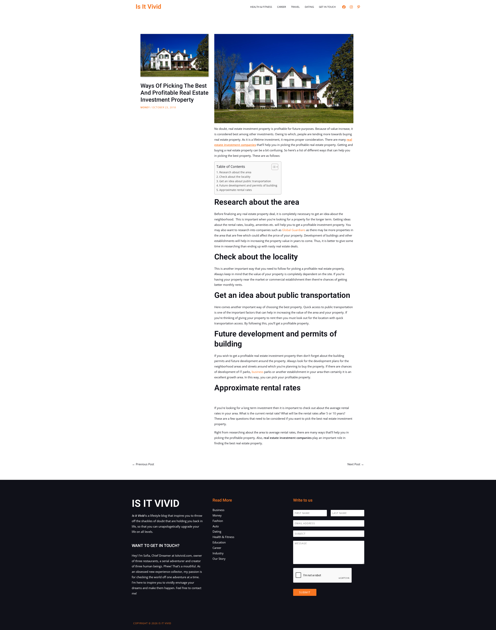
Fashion (218, 521)
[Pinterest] (358, 7)
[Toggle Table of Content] (273, 167)
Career (281, 7)
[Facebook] (344, 7)
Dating (309, 7)
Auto (216, 526)
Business (218, 510)
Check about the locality (234, 177)
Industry (218, 553)
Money (145, 107)
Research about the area (235, 172)
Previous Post (143, 464)
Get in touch (327, 7)
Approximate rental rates (235, 190)
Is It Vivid (148, 6)
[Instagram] (351, 7)
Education (219, 542)
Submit (304, 592)
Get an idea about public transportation (245, 181)
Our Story (219, 559)
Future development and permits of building (248, 185)
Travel (295, 7)
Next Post (355, 464)
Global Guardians (293, 230)
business (257, 372)
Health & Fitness (261, 7)
